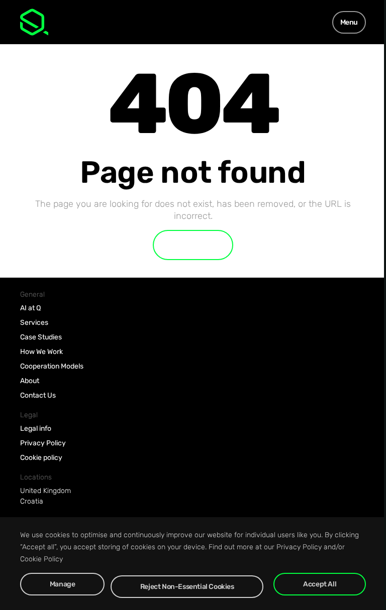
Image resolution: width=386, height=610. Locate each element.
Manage (62, 584)
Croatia (31, 501)
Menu (349, 22)
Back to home (193, 245)
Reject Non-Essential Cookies (187, 586)
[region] (193, 563)
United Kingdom (45, 490)
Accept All (319, 584)
